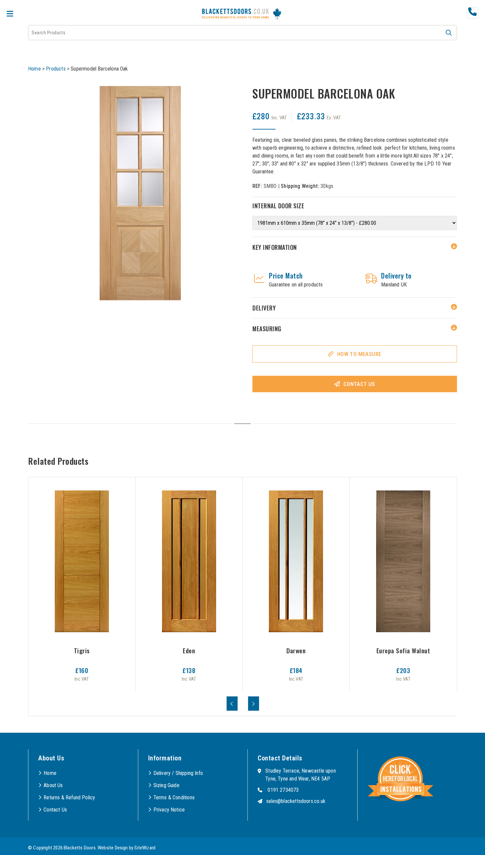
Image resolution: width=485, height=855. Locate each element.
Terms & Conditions (174, 797)
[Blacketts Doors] (235, 14)
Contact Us (359, 384)
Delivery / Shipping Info (178, 773)
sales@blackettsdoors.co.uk (295, 801)
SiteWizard (144, 848)
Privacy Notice (169, 810)
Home (34, 69)
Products (55, 69)
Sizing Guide (166, 785)
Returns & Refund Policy (69, 797)
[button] (448, 32)
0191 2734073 (283, 790)
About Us (53, 785)
